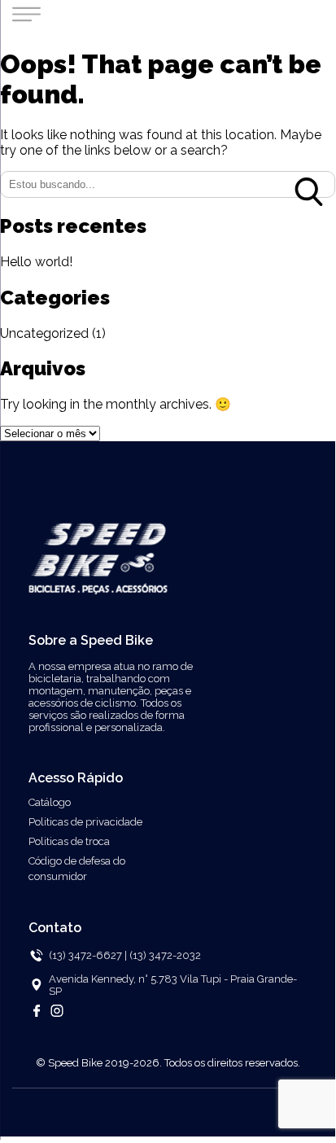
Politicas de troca (69, 841)
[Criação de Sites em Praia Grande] (167, 1120)
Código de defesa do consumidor (76, 868)
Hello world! (36, 261)
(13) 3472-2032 (165, 955)
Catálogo (49, 802)
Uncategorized (44, 333)
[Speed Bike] (98, 585)
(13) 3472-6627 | (88, 955)
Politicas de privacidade (85, 822)
